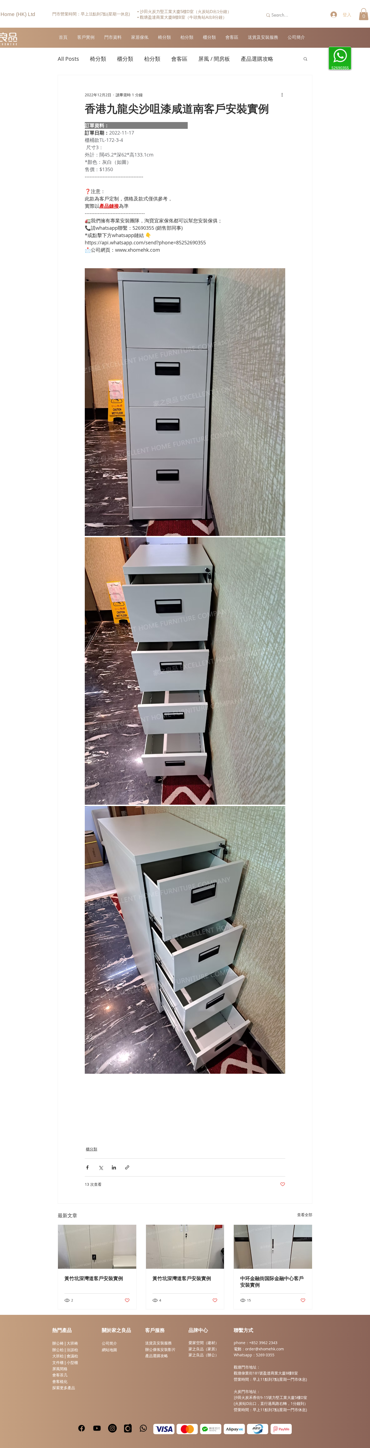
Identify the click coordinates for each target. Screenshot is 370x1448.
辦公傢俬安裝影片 (160, 1349)
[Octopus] (257, 1429)
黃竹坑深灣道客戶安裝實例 (93, 1278)
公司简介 (109, 1343)
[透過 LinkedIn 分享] (113, 1167)
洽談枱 (72, 1349)
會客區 (179, 58)
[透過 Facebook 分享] (87, 1167)
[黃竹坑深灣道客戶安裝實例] (97, 1247)
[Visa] (163, 1429)
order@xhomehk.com (264, 1348)
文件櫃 (58, 1362)
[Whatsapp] (143, 1428)
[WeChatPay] (210, 1429)
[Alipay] (234, 1429)
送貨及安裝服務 (158, 1343)
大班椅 (72, 1343)
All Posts (68, 58)
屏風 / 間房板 (214, 58)
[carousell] (128, 1428)
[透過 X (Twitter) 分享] (100, 1167)
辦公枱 (58, 1349)
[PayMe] (281, 1429)
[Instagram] (112, 1428)
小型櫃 (72, 1362)
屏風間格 (59, 1368)
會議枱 (72, 1356)
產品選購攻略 (257, 58)
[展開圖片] (185, 402)
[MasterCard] (187, 1429)
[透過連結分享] (127, 1167)
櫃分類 (125, 58)
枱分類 (152, 58)
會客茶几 (59, 1375)
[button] (364, 14)
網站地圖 (109, 1349)
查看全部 (304, 1214)
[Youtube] (97, 1428)
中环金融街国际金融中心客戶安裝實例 (272, 1282)
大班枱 (58, 1356)
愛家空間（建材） (204, 1342)
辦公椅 (58, 1343)
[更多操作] (282, 94)
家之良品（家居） (204, 1348)
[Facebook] (81, 1428)
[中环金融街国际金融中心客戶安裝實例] (273, 1247)
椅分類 (98, 58)
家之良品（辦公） (204, 1354)
